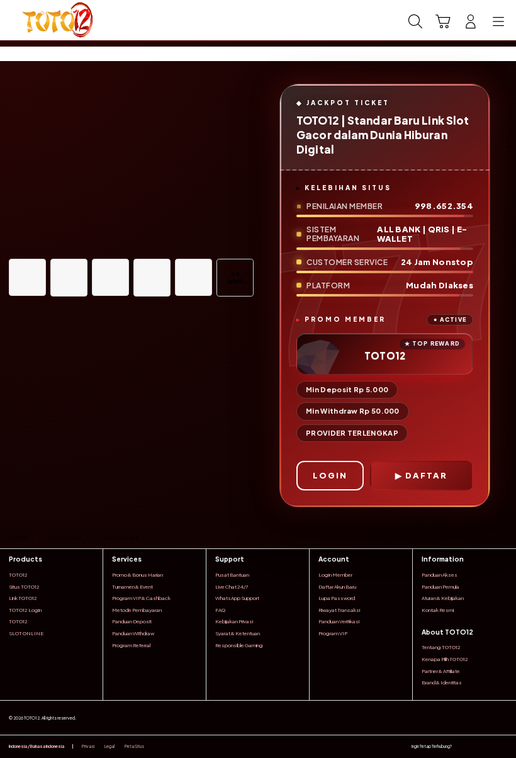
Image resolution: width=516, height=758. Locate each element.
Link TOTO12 (23, 598)
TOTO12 (18, 575)
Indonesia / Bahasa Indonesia (36, 746)
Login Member (335, 575)
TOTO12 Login (25, 610)
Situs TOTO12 (24, 587)
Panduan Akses (439, 575)
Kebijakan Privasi (234, 621)
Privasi (88, 746)
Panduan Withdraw (133, 633)
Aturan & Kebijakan (443, 598)
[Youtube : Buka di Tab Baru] (503, 746)
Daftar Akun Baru (337, 587)
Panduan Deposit (132, 621)
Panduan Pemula (440, 587)
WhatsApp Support (237, 598)
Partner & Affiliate (441, 671)
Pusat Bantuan (232, 575)
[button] (443, 21)
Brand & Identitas (442, 682)
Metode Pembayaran (137, 610)
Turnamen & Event (132, 587)
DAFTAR (426, 475)
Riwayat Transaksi (339, 610)
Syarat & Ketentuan (237, 633)
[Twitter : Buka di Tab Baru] (475, 746)
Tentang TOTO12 (441, 647)
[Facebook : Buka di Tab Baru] (461, 746)
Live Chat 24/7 (231, 587)
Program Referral (131, 645)
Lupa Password (336, 598)
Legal (109, 746)
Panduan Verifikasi (338, 621)
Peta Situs (134, 746)
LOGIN (330, 475)
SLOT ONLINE (26, 633)
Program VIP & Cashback (141, 598)
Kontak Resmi (438, 610)
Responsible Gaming (239, 645)
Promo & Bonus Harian (137, 575)
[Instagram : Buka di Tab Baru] (489, 746)
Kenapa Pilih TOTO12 (445, 659)
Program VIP (332, 633)
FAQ (220, 610)
